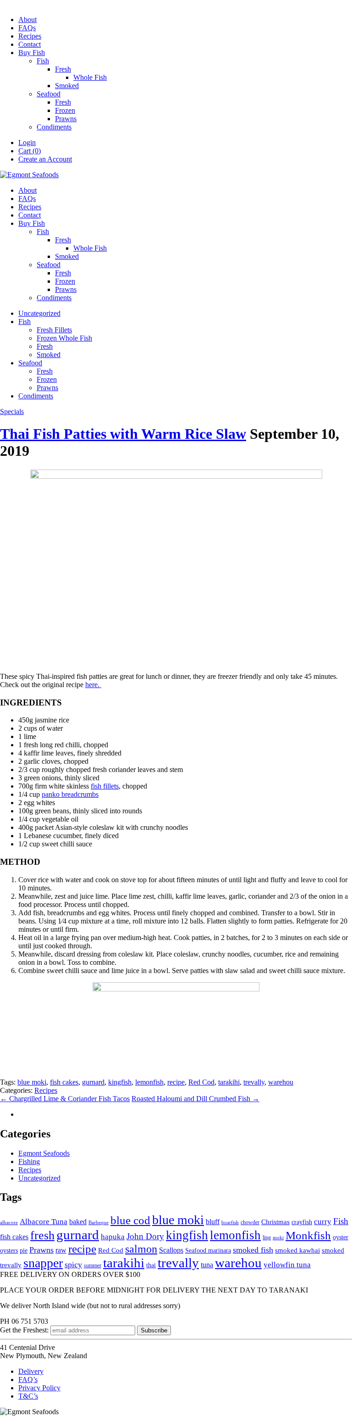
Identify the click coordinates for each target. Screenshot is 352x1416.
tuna (207, 1265)
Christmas (275, 1222)
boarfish (230, 1222)
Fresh (63, 69)
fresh (42, 1235)
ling (267, 1237)
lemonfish (149, 1082)
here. (93, 684)
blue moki (31, 1082)
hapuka (113, 1236)
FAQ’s (28, 1379)
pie (24, 1250)
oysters (9, 1250)
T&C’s (28, 1396)
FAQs (27, 28)
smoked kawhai (297, 1250)
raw (60, 1250)
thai (151, 1265)
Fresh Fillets (54, 330)
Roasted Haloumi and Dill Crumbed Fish (195, 1099)
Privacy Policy (39, 1388)
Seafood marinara (208, 1250)
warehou (280, 1082)
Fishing (29, 1161)
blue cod (130, 1220)
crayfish (302, 1222)
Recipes (29, 36)
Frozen (65, 110)
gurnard (93, 1082)
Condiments (54, 127)
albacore (9, 1222)
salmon (141, 1248)
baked (78, 1222)
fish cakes (64, 1082)
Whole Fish (90, 77)
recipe (176, 1082)
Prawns (66, 119)
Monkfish (308, 1235)
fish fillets (105, 786)
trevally (253, 1082)
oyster (340, 1237)
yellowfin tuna (287, 1264)
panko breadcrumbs (70, 794)
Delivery (31, 1371)
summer (92, 1265)
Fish (43, 61)
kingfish (120, 1082)
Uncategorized (39, 313)
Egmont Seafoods (44, 1153)
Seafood (48, 94)
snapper (43, 1263)
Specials (12, 411)
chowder (250, 1222)
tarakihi (229, 1082)
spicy (73, 1264)
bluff (213, 1222)
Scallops (171, 1250)
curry (322, 1221)
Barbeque (98, 1222)
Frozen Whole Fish (64, 338)
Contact (29, 44)
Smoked (67, 86)
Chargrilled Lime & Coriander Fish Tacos (65, 1099)
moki (278, 1237)
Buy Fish (31, 52)
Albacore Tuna (43, 1221)
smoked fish (253, 1249)
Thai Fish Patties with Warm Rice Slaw (123, 433)
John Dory (145, 1236)
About (27, 19)
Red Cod (201, 1082)
